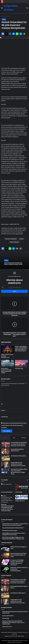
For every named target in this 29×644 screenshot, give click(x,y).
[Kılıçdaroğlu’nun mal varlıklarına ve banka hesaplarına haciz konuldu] (6, 464)
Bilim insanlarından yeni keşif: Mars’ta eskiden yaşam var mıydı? (18, 555)
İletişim (9, 640)
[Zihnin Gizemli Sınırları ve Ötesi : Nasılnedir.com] (7, 349)
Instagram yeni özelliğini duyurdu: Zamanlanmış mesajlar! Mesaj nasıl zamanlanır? (17, 562)
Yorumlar (23, 437)
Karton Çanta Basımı (7, 492)
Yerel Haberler (14, 242)
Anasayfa (4, 16)
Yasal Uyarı (18, 642)
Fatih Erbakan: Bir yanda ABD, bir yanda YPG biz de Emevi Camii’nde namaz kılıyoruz (19, 444)
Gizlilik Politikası (15, 640)
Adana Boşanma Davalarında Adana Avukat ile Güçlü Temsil (13, 263)
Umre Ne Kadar (19, 368)
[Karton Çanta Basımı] (7, 487)
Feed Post (14, 634)
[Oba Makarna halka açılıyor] (6, 458)
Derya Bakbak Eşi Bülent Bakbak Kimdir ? (17, 450)
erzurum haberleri (11, 239)
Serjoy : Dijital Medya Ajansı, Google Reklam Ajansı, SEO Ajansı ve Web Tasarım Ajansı (21, 349)
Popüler (5, 437)
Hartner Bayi (18, 492)
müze (21, 239)
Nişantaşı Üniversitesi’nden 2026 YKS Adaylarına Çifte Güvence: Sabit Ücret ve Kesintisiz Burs (7, 507)
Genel (9, 16)
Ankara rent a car (20, 501)
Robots (15, 632)
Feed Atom (25, 632)
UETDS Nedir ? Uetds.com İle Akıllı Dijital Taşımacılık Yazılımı (6, 371)
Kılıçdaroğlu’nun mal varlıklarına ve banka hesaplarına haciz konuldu (18, 464)
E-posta (3, 410)
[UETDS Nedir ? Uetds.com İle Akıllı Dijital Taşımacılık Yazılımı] (7, 363)
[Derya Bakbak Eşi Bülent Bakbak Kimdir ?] (6, 451)
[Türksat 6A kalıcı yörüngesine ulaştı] (5, 549)
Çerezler (22, 640)
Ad (2, 404)
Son (14, 437)
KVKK (26, 640)
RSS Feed (10, 632)
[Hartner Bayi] (21, 487)
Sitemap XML (4, 632)
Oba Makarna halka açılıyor (18, 456)
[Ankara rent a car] (21, 497)
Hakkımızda (4, 640)
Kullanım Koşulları (11, 642)
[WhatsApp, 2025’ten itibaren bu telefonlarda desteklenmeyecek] (5, 569)
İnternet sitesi (4, 416)
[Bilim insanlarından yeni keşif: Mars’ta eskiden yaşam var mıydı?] (5, 555)
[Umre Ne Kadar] (21, 363)
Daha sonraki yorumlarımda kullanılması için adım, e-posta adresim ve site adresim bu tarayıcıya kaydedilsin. (14, 425)
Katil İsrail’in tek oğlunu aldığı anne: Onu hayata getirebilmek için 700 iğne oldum (19, 471)
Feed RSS (20, 632)
